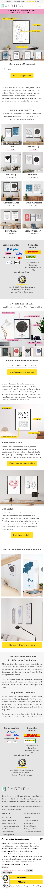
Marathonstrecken (8, 832)
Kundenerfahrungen (30, 826)
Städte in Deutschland (9, 820)
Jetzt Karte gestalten (22, 75)
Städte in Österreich (8, 823)
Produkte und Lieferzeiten (32, 832)
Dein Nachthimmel (8, 829)
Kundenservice (28, 823)
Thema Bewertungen (25, 292)
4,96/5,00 (36, 1)
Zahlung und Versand (31, 829)
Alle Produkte (6, 817)
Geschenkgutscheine (8, 835)
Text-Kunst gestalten (22, 534)
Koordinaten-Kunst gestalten (22, 463)
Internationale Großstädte (10, 826)
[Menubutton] (40, 6)
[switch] (5, 885)
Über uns (27, 817)
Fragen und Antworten (31, 820)
